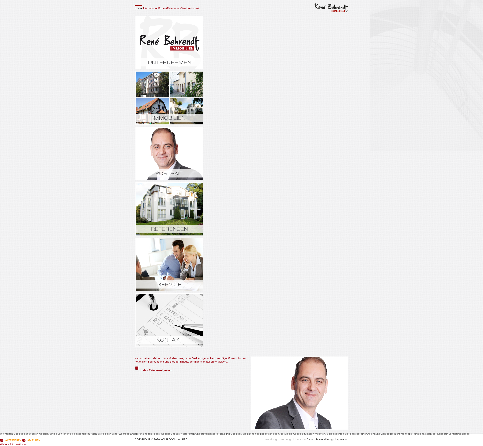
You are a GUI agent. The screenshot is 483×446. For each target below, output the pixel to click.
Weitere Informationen (13, 444)
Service (185, 8)
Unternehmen (150, 8)
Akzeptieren (13, 440)
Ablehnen (33, 440)
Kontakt (194, 8)
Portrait (162, 8)
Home (138, 8)
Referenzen (174, 8)
